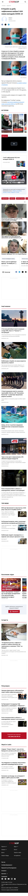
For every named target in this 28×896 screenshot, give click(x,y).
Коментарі (7, 272)
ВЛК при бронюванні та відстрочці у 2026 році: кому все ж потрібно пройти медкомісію (13, 509)
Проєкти (3, 846)
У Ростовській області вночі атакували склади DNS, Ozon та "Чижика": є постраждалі (12, 330)
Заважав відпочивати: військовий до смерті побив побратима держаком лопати (12, 692)
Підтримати (15, 611)
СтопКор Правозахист (6, 865)
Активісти (3, 871)
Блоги (15, 849)
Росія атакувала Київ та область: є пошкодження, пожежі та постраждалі (12, 489)
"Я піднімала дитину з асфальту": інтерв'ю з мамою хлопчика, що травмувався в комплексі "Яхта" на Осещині (11, 645)
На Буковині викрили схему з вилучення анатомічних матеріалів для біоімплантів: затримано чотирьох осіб (13, 523)
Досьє (2, 852)
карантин (12, 198)
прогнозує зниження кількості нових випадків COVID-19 (12, 103)
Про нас (3, 862)
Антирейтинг (17, 855)
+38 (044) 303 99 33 (14, 737)
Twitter (8, 192)
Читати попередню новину (8, 258)
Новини (3, 849)
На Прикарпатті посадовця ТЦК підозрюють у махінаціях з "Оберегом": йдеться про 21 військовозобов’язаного (13, 705)
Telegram (14, 191)
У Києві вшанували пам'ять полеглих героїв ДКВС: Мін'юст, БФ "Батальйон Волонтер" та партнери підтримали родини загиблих (12, 393)
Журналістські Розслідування (8, 868)
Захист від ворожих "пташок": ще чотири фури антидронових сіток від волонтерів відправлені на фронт (10, 594)
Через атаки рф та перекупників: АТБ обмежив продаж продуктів (12, 458)
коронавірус (5, 198)
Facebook (19, 191)
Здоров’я (9, 5)
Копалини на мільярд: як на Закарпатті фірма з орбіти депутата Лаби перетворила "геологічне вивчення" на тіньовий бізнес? (13, 778)
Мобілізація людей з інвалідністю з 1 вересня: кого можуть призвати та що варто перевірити (12, 536)
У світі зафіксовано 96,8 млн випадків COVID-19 (11, 158)
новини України (20, 198)
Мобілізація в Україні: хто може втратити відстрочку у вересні (13, 362)
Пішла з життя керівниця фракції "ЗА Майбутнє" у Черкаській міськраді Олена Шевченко (9, 264)
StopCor (10, 18)
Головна (3, 5)
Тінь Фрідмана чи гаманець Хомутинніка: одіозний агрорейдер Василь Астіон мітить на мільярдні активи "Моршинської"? (13, 765)
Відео (15, 846)
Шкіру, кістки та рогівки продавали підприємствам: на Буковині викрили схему (12, 426)
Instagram (13, 192)
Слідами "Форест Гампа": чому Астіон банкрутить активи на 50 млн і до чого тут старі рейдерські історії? (13, 751)
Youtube (4, 192)
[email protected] (14, 890)
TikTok (17, 192)
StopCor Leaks (6, 744)
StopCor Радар (5, 855)
